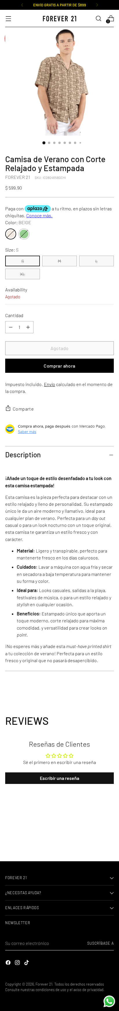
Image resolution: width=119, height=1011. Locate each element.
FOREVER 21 (17, 177)
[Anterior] (22, 5)
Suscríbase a (100, 943)
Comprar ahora (59, 365)
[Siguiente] (97, 5)
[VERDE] (23, 234)
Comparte (23, 408)
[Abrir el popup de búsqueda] (98, 19)
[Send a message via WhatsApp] (109, 1001)
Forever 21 (44, 984)
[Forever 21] (59, 19)
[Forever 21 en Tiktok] (27, 963)
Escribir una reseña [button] (59, 778)
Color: (18, 222)
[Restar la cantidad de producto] (28, 327)
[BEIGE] (10, 234)
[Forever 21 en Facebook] (8, 963)
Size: (11, 249)
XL (22, 274)
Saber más (27, 432)
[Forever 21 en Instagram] (17, 963)
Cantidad (14, 315)
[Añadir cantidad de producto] (10, 327)
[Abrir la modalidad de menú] (8, 19)
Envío (49, 384)
